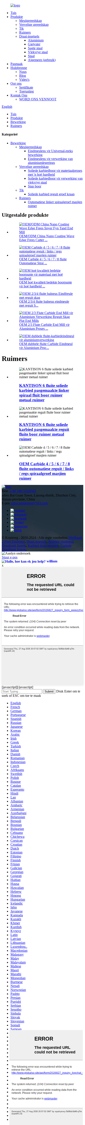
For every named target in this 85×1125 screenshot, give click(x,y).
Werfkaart (75, 537)
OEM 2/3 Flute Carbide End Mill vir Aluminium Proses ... (44, 326)
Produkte (16, 17)
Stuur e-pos (9, 557)
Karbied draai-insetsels (43, 545)
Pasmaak (16, 64)
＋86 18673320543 (22, 491)
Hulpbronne (18, 68)
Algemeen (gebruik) (42, 60)
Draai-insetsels (29, 36)
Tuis (13, 13)
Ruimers (25, 32)
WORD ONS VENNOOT (37, 99)
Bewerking (18, 122)
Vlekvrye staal (38, 52)
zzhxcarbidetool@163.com (29, 503)
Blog (22, 75)
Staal (31, 56)
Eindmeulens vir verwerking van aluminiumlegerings (50, 161)
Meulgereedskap (30, 20)
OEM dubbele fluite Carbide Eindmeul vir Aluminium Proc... (46, 346)
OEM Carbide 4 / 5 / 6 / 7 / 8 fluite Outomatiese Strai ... (43, 261)
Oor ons (16, 83)
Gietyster (34, 44)
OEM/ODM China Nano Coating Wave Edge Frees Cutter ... (46, 238)
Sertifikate (26, 87)
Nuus (23, 72)
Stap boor (34, 186)
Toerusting (26, 91)
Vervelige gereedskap (34, 24)
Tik (21, 28)
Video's (24, 79)
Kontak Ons (18, 95)
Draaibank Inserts (14, 545)
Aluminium (36, 40)
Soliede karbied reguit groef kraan (51, 194)
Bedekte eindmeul (60, 541)
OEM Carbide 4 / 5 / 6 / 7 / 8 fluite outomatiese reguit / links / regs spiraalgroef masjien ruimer (46, 471)
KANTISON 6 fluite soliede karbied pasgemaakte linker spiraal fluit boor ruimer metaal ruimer (44, 392)
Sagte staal (35, 48)
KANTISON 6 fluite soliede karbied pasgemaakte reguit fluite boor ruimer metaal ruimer (44, 431)
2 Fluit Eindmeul (13, 541)
